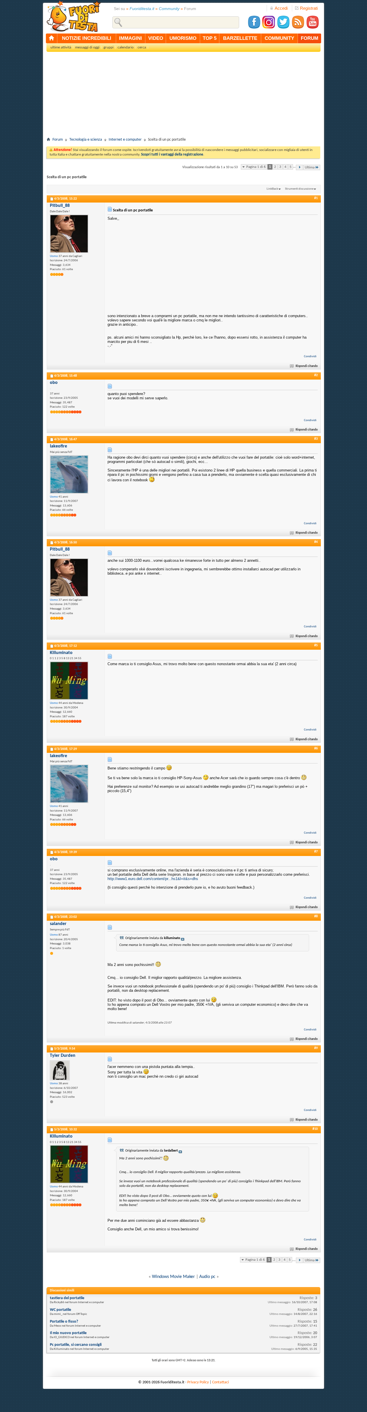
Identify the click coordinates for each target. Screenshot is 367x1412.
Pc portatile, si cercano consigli (75, 1345)
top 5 (209, 38)
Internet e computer (125, 140)
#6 (316, 748)
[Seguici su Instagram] (269, 28)
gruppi (109, 47)
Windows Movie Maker (173, 1276)
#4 (316, 542)
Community (169, 8)
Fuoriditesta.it (142, 8)
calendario (126, 47)
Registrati (309, 8)
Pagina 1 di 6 (256, 167)
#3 (316, 439)
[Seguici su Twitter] (283, 28)
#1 (316, 198)
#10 (315, 1129)
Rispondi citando (307, 366)
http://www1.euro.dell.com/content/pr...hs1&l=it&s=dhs (153, 879)
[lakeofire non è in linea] (69, 474)
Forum (57, 140)
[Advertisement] (183, 96)
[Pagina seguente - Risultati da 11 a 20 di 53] (299, 167)
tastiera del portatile (67, 1298)
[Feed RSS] (298, 28)
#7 (316, 851)
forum (309, 38)
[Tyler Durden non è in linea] (60, 1070)
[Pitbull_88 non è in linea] (69, 234)
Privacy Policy (198, 1382)
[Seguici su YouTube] (312, 28)
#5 (316, 645)
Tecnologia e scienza (85, 140)
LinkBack (272, 189)
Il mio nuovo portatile (68, 1333)
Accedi (281, 8)
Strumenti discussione (299, 189)
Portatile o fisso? (64, 1321)
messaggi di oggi (87, 47)
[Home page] (51, 38)
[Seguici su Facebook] (254, 28)
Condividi (310, 356)
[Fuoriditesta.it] (73, 16)
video (155, 38)
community (279, 38)
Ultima (310, 167)
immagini (130, 38)
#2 (316, 375)
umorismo (182, 38)
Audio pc (207, 1276)
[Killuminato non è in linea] (69, 680)
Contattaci (220, 1382)
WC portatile (60, 1310)
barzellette (240, 38)
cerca (142, 47)
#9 (316, 1048)
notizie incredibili (86, 38)
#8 (316, 916)
